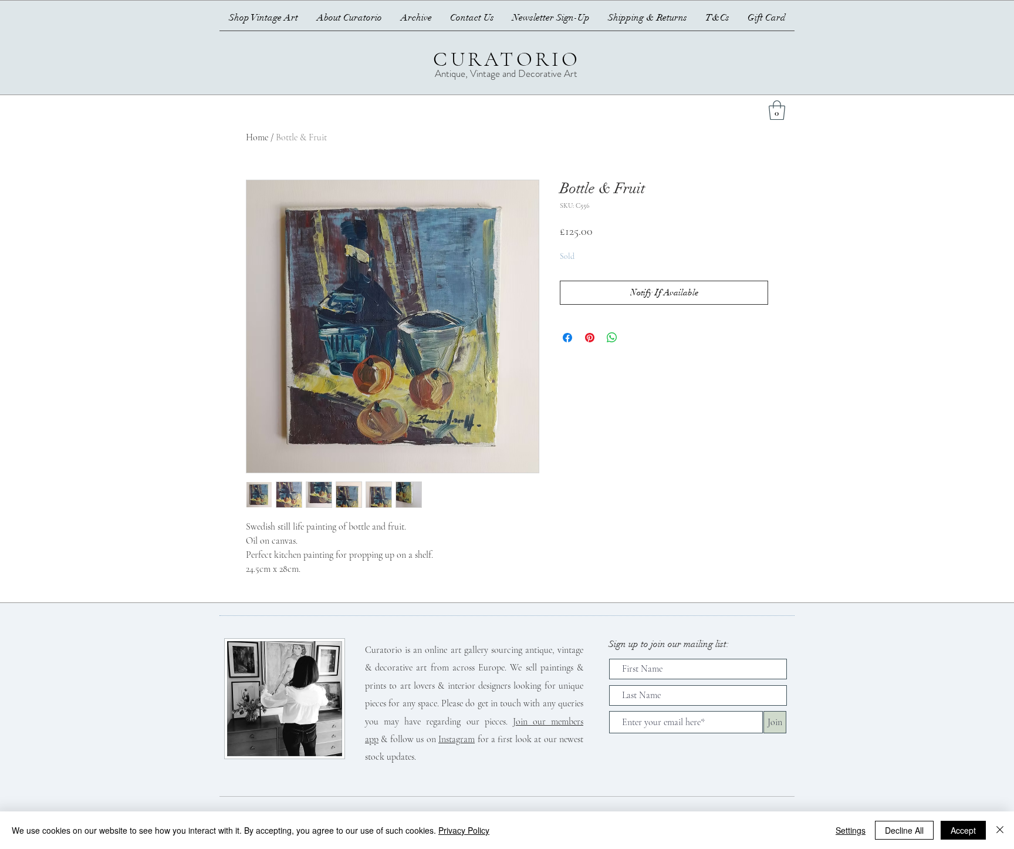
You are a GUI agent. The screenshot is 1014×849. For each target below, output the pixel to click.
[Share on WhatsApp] (612, 338)
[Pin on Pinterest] (590, 338)
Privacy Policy (463, 830)
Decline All (904, 830)
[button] (777, 110)
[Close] (1000, 830)
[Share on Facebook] (567, 338)
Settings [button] (851, 830)
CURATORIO (506, 59)
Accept (963, 830)
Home (257, 137)
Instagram (456, 739)
